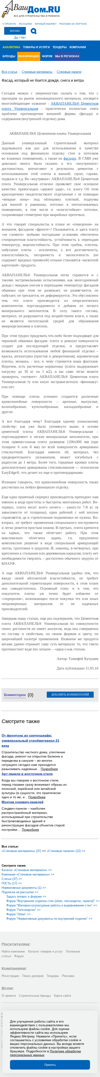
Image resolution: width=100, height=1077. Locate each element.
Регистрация (10, 976)
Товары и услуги (36, 47)
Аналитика (11, 47)
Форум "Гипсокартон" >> (23, 910)
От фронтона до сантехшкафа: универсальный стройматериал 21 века (30, 740)
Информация (28, 56)
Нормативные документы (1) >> (24, 887)
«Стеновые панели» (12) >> (66, 851)
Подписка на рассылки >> (20, 892)
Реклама (68, 976)
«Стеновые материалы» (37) (21, 851)
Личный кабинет (46, 24)
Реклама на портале (73, 24)
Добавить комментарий (70, 694)
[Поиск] (33, 31)
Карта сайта (62, 995)
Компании (78, 47)
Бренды (9, 56)
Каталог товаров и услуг (45, 951)
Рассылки (25, 24)
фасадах (69, 158)
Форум (47, 56)
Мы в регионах (67, 56)
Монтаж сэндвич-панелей (22, 802)
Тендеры (60, 47)
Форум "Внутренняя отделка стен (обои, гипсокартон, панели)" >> (53, 901)
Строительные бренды (35, 995)
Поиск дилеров (32, 976)
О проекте (9, 24)
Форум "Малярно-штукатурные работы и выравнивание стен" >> (51, 905)
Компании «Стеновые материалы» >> (28, 874)
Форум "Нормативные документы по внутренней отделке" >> (49, 918)
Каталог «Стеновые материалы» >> (27, 870)
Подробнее (49, 769)
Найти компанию (13, 951)
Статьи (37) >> (12, 879)
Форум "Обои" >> (18, 914)
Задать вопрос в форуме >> (26, 896)
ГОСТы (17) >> (12, 883)
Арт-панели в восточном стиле (27, 774)
